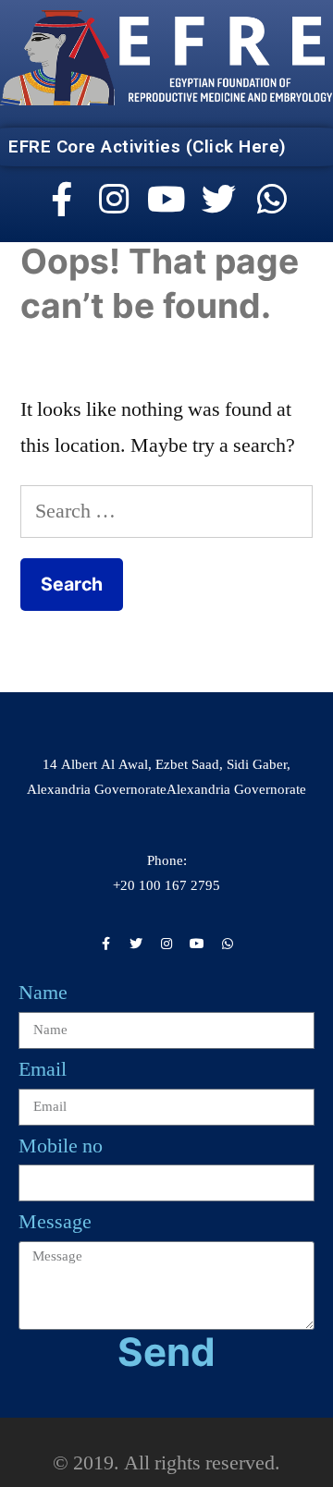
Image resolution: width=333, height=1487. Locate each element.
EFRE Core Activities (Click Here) (147, 146)
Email (42, 1069)
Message (55, 1222)
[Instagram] (114, 200)
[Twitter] (219, 200)
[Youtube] (166, 200)
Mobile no (60, 1146)
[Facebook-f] (62, 200)
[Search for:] (166, 511)
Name (43, 993)
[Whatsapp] (272, 200)
